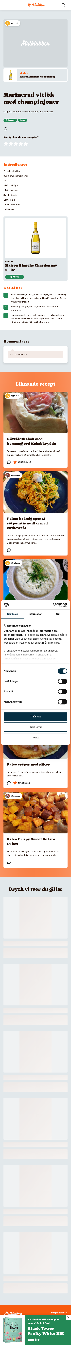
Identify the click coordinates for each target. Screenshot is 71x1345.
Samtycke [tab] (12, 614)
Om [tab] (58, 614)
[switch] (62, 681)
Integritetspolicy (59, 1312)
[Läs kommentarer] (5, 129)
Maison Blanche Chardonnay (37, 76)
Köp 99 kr (14, 277)
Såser (22, 120)
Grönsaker (10, 120)
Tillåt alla (35, 716)
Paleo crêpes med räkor (28, 764)
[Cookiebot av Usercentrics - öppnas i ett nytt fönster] (52, 605)
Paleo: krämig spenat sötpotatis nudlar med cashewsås (27, 523)
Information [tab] (35, 614)
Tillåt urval (36, 727)
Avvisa (35, 737)
